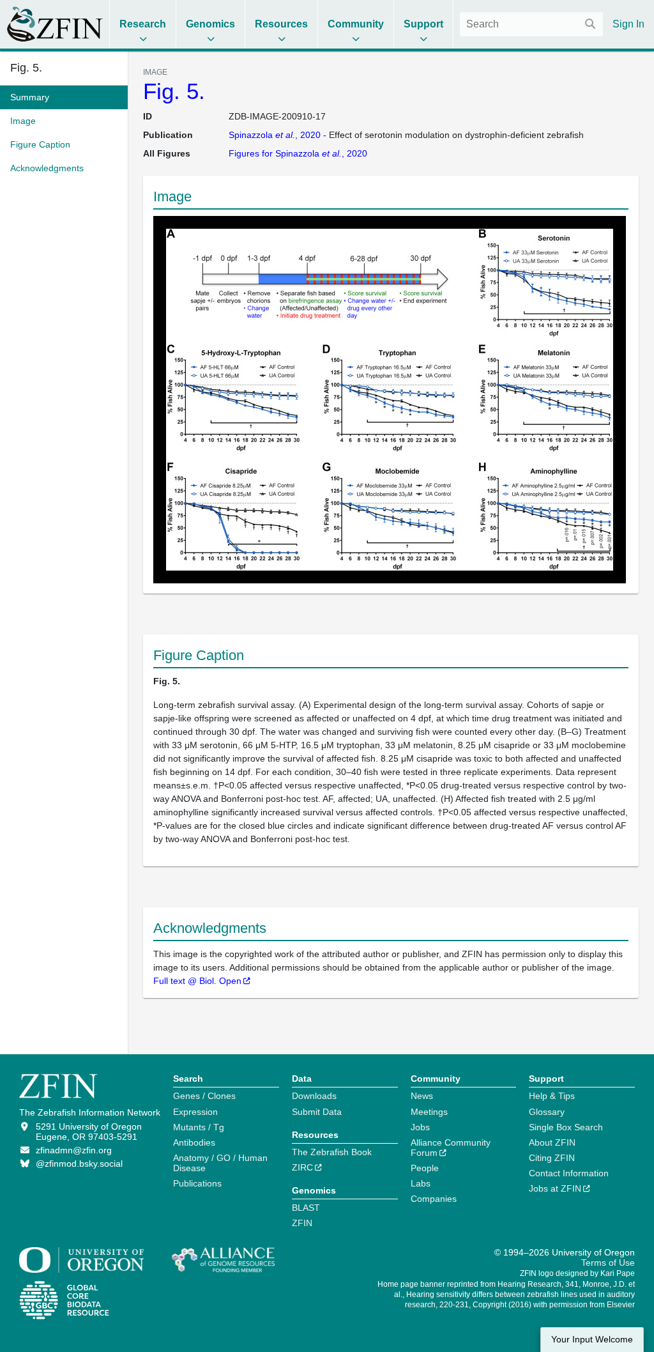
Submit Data (317, 1112)
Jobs (420, 1127)
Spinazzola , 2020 (275, 135)
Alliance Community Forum (450, 1147)
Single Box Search (566, 1127)
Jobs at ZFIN (555, 1188)
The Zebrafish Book (332, 1152)
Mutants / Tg (198, 1127)
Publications (197, 1183)
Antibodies (194, 1142)
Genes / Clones (204, 1096)
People (425, 1168)
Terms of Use (608, 1262)
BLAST (306, 1207)
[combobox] (531, 24)
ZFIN (302, 1223)
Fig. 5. (174, 91)
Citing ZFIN (552, 1158)
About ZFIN (552, 1142)
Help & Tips (552, 1096)
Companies (434, 1199)
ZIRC (302, 1167)
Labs (420, 1183)
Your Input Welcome (592, 1339)
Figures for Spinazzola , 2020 (298, 153)
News (422, 1096)
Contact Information (569, 1173)
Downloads (314, 1096)
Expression (195, 1112)
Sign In (628, 24)
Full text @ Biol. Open (197, 981)
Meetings (429, 1112)
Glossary (547, 1112)
